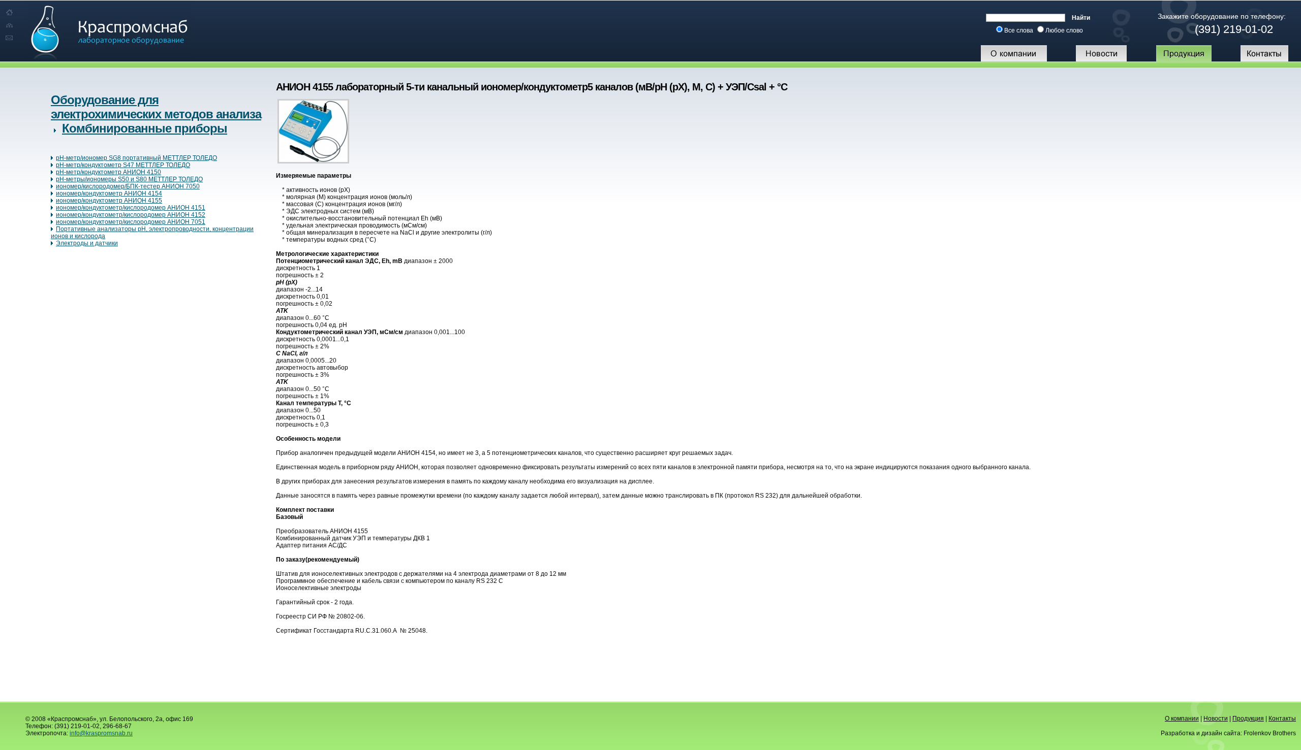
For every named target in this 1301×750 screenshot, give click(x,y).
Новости (1215, 718)
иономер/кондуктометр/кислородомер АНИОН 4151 (130, 207)
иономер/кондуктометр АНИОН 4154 (109, 193)
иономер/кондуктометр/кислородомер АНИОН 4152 (130, 214)
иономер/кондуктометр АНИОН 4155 (109, 200)
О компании (1182, 718)
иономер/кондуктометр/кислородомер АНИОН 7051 (130, 221)
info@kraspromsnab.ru (101, 733)
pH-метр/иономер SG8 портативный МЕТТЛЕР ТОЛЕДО (136, 157)
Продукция (1248, 718)
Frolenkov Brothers (1270, 733)
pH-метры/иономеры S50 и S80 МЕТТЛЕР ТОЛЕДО (129, 179)
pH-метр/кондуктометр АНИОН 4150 (108, 172)
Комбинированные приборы (144, 128)
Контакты (1282, 718)
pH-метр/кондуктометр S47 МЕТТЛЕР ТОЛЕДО (123, 165)
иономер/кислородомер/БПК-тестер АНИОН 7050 (128, 186)
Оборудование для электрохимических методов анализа (156, 107)
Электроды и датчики (87, 243)
